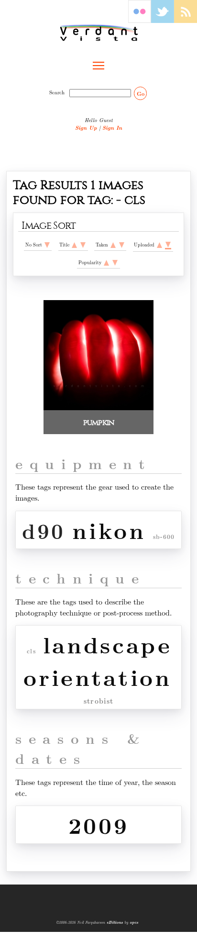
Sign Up (86, 127)
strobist (99, 701)
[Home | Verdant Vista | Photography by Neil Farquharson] (98, 32)
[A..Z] (74, 245)
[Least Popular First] (106, 262)
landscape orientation (97, 660)
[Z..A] (83, 245)
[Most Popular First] (115, 262)
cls (31, 651)
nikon (108, 530)
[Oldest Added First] (159, 245)
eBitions (115, 922)
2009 (98, 824)
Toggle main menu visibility (98, 65)
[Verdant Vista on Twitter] (162, 20)
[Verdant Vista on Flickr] (139, 20)
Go (140, 94)
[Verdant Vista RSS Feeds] (185, 20)
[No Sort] (47, 245)
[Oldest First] (113, 245)
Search (58, 92)
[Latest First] (122, 245)
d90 (43, 530)
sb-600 (164, 537)
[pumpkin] (98, 408)
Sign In (112, 127)
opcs (134, 922)
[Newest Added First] (168, 245)
